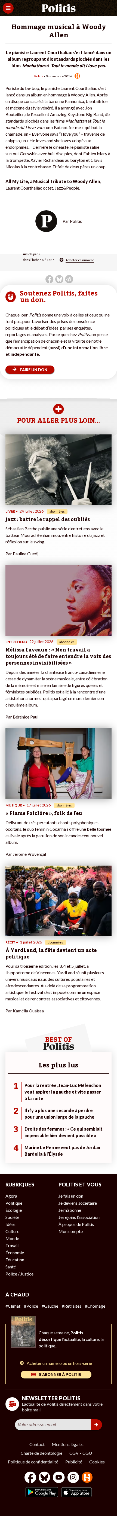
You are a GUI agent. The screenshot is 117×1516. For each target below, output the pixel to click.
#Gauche (50, 1305)
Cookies (97, 1461)
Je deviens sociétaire (78, 1203)
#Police (31, 1305)
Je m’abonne (70, 1210)
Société (12, 1217)
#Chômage (95, 1305)
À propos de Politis (76, 1224)
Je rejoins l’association (79, 1217)
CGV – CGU (80, 1453)
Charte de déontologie (41, 1453)
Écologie (13, 1210)
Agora (11, 1195)
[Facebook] (30, 1478)
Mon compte (71, 1231)
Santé (10, 1266)
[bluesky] (44, 1478)
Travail (12, 1245)
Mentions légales (68, 1444)
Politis (38, 76)
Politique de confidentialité (33, 1461)
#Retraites (71, 1305)
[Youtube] (59, 1478)
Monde (12, 1238)
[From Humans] (87, 1478)
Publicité (73, 1461)
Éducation (14, 1259)
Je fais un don (71, 1195)
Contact (37, 1444)
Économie (14, 1252)
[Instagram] (73, 1478)
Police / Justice (19, 1273)
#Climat (12, 1305)
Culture (12, 1231)
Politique (13, 1203)
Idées (10, 1224)
